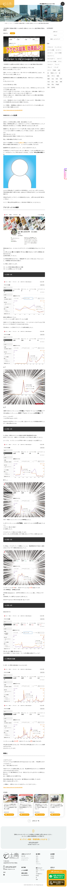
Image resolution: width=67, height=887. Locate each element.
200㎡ (37, 859)
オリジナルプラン (25, 858)
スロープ (59, 58)
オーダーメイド (24, 859)
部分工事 (23, 856)
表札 (57, 81)
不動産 (54, 70)
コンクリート (51, 55)
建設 (49, 75)
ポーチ (49, 70)
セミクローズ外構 (52, 61)
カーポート (50, 52)
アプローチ (50, 47)
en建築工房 (21, 142)
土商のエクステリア (26, 854)
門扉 (49, 84)
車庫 (61, 81)
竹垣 (49, 81)
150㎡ (37, 858)
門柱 (53, 84)
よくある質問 (24, 870)
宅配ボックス (54, 73)
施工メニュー (39, 867)
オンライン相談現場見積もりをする (33, 839)
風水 (49, 87)
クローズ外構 (58, 52)
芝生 (53, 81)
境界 (37, 871)
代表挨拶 (52, 856)
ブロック (50, 67)
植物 (58, 75)
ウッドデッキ (58, 47)
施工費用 (38, 854)
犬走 (53, 78)
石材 (61, 78)
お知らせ (52, 867)
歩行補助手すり (39, 873)
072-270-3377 (33, 843)
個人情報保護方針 (25, 875)
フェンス (57, 64)
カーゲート (58, 50)
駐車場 (53, 87)
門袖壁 (57, 84)
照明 (37, 879)
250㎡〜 (37, 861)
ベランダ (56, 67)
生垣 (57, 78)
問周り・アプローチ (40, 869)
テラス (59, 61)
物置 (49, 78)
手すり (53, 75)
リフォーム (38, 863)
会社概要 (52, 854)
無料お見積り (24, 873)
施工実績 (23, 867)
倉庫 (59, 70)
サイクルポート (51, 58)
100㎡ (37, 856)
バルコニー (50, 64)
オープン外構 (51, 50)
